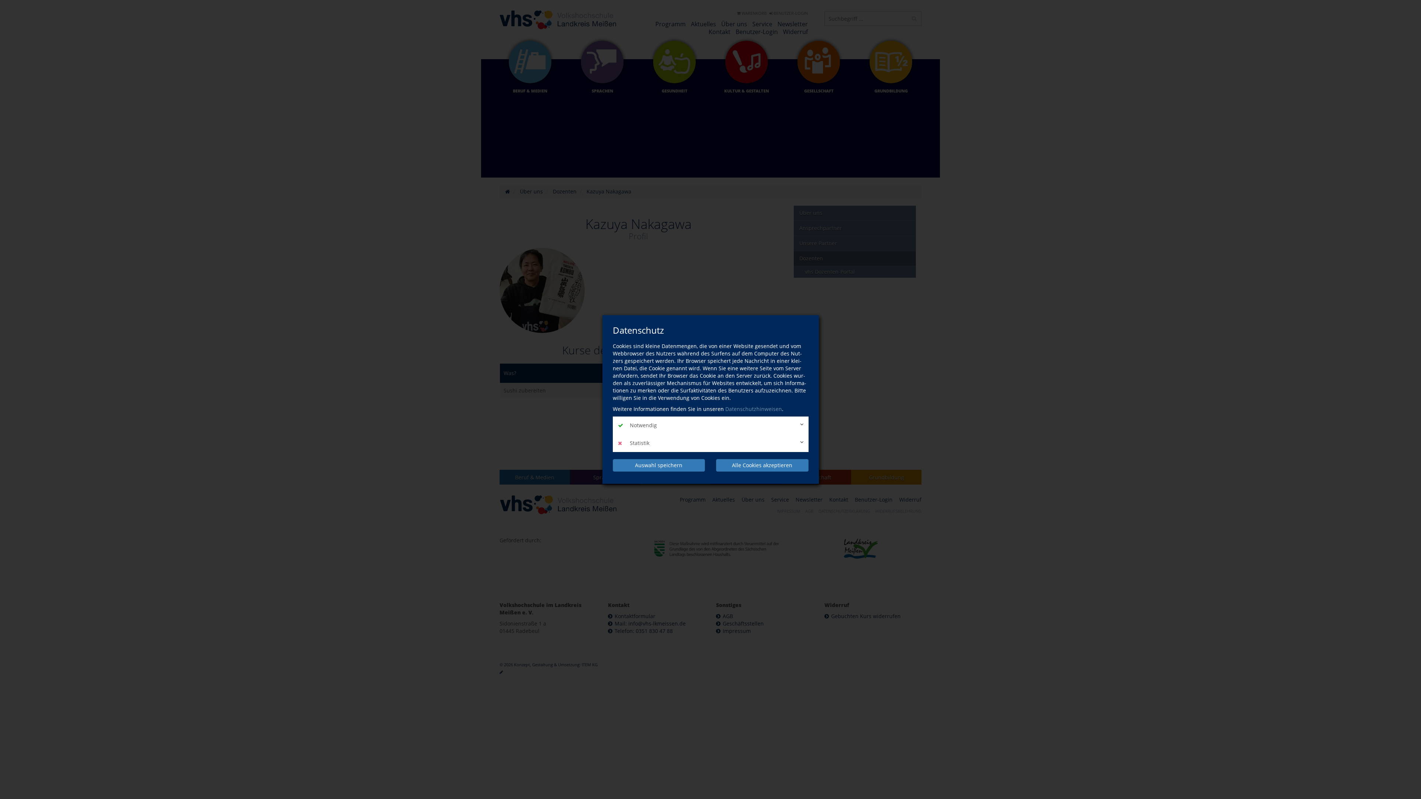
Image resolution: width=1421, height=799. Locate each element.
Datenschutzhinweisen (753, 408)
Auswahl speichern (658, 465)
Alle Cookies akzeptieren (762, 465)
